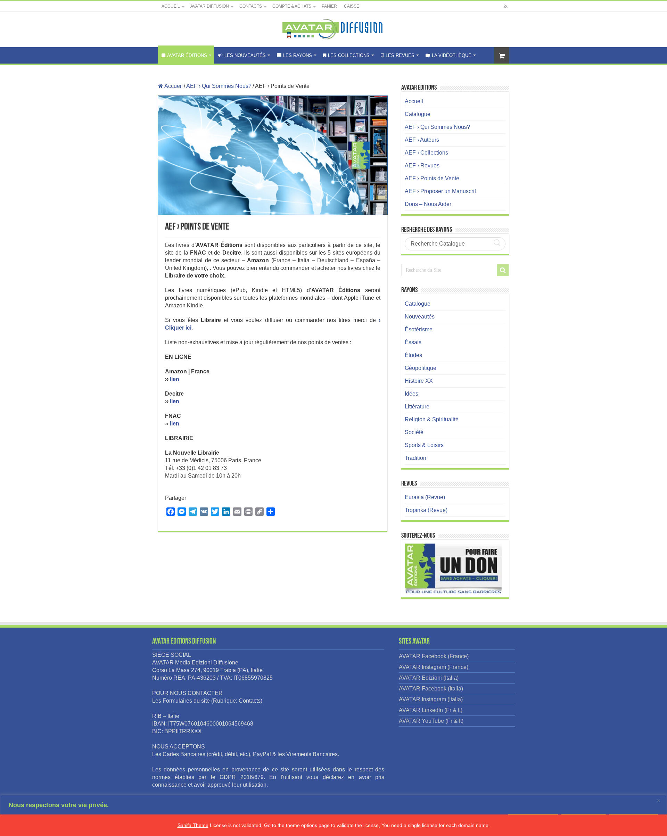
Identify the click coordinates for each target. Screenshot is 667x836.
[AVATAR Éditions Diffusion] (333, 28)
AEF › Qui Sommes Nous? (219, 86)
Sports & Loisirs (424, 445)
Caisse (351, 6)
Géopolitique (420, 368)
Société (414, 432)
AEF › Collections (426, 153)
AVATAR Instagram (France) (433, 667)
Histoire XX (419, 381)
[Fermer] (660, 800)
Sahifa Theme (193, 825)
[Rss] (505, 6)
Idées (411, 394)
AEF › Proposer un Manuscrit (440, 191)
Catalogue (417, 114)
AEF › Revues (422, 165)
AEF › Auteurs (422, 140)
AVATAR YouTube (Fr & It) (431, 721)
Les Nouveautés (245, 55)
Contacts (250, 6)
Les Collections (349, 55)
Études (413, 355)
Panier (329, 6)
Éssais (413, 342)
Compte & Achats (291, 6)
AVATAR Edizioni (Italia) (429, 678)
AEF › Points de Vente (432, 178)
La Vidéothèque (451, 55)
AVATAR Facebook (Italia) (431, 689)
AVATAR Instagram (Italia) (431, 699)
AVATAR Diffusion (209, 6)
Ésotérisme (419, 329)
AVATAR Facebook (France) (434, 656)
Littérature (417, 406)
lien (174, 379)
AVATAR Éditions (187, 55)
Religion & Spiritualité (432, 419)
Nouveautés (420, 317)
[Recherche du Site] (503, 270)
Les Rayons (297, 55)
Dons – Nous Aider (428, 204)
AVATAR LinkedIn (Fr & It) (430, 710)
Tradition (415, 458)
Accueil (171, 6)
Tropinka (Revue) (426, 510)
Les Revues (400, 55)
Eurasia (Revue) (425, 497)
